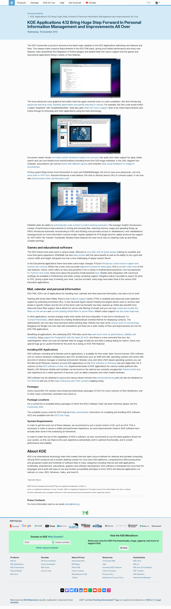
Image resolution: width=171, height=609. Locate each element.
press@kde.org (72, 504)
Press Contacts (78, 571)
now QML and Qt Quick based (101, 252)
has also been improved (127, 311)
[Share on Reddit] (85, 589)
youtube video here (127, 266)
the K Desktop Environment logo (103, 600)
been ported (79, 255)
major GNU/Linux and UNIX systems (71, 381)
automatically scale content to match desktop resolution (81, 225)
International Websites (142, 578)
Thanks (75, 578)
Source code (46, 571)
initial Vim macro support (95, 108)
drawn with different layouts (74, 164)
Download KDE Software (112, 567)
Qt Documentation (48, 564)
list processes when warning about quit (50, 178)
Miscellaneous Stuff (79, 574)
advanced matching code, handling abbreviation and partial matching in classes (65, 104)
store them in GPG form (38, 175)
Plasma (13, 561)
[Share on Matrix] (62, 589)
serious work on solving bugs (125, 323)
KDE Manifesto (139, 574)
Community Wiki (35, 407)
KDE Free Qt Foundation (142, 567)
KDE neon (14, 574)
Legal (158, 600)
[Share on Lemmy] (90, 589)
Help (104, 564)
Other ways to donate (47, 548)
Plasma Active (129, 369)
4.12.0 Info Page (61, 415)
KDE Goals (45, 567)
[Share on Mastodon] (67, 589)
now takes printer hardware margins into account (75, 157)
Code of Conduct (109, 571)
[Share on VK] (104, 589)
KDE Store (137, 561)
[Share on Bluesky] (71, 589)
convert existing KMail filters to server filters (73, 311)
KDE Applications (16, 564)
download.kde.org (106, 378)
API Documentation (48, 561)
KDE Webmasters (31, 600)
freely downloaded (79, 412)
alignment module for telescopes (95, 266)
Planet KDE (76, 567)
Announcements (35, 13)
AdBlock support (78, 299)
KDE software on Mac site (55, 366)
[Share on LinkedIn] (81, 589)
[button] (149, 3)
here (97, 273)
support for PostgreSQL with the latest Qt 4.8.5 (66, 337)
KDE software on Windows (104, 363)
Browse (123, 548)
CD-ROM (31, 381)
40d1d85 (14, 602)
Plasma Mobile (16, 571)
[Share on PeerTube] (99, 589)
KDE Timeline (138, 571)
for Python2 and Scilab (38, 273)
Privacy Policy (107, 574)
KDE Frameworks (17, 567)
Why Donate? (56, 536)
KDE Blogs (76, 564)
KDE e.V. (136, 564)
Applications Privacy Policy (112, 578)
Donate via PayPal (62, 542)
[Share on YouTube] (95, 589)
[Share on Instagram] (109, 589)
